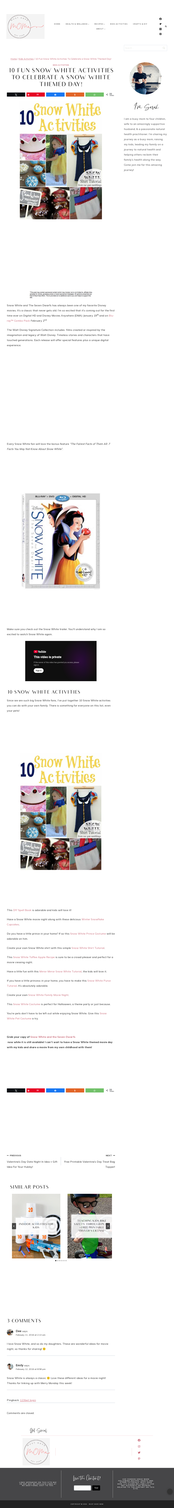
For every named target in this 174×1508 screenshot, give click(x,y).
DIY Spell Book (22, 910)
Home (57, 24)
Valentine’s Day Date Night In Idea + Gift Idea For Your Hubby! (32, 1161)
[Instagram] (160, 29)
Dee (19, 1331)
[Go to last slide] (14, 1226)
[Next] (108, 1226)
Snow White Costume (26, 1004)
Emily (19, 1365)
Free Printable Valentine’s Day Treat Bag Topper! (89, 1161)
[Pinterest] (160, 34)
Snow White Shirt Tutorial (88, 947)
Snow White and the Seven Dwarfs (52, 1036)
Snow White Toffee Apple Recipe (34, 957)
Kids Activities (119, 24)
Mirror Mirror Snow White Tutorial (60, 971)
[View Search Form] (166, 26)
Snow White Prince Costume (88, 933)
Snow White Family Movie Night (48, 995)
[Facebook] (160, 19)
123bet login (28, 1400)
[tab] (55, 1260)
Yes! (96, 1488)
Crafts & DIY (140, 24)
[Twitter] (160, 24)
